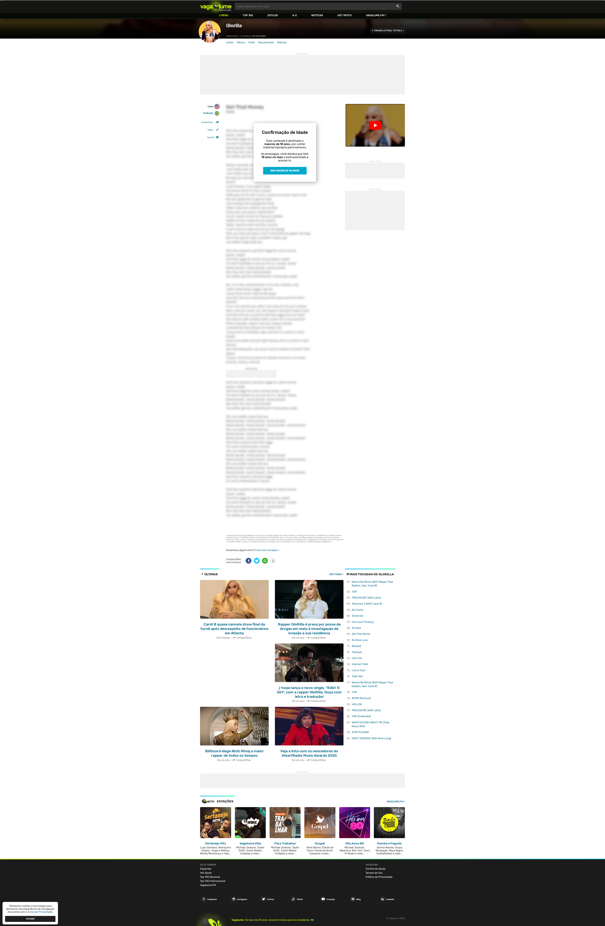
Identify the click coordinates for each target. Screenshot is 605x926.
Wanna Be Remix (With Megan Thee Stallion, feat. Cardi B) (372, 583)
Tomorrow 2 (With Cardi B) (367, 603)
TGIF (354, 591)
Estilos (273, 15)
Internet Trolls (360, 664)
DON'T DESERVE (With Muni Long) (371, 738)
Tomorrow (357, 615)
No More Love (360, 640)
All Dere (356, 627)
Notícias (317, 15)
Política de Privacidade (379, 876)
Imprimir (211, 137)
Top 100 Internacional (212, 881)
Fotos (251, 42)
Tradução (208, 113)
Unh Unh (357, 658)
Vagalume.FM (375, 15)
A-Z (294, 15)
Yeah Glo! (357, 676)
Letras (229, 42)
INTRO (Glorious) (361, 698)
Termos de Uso (374, 872)
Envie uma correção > (266, 550)
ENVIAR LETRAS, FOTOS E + (389, 30)
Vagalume (216, 6)
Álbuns (241, 42)
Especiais (205, 868)
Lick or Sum (359, 670)
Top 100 (248, 15)
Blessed (356, 646)
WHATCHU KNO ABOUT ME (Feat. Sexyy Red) (371, 724)
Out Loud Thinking (363, 621)
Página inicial (232, 36)
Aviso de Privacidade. (40, 911)
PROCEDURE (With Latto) (366, 597)
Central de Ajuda (375, 868)
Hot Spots (344, 15)
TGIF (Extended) (361, 716)
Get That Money (361, 633)
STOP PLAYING (360, 732)
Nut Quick (357, 609)
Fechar (30, 919)
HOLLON (357, 704)
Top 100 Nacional (210, 876)
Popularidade (266, 42)
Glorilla (234, 26)
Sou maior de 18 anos (284, 170)
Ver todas (335, 574)
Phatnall (357, 652)
